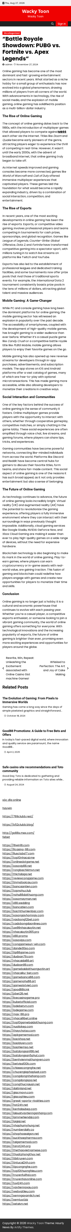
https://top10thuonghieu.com (22, 1171)
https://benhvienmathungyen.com (26, 1059)
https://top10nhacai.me (18, 858)
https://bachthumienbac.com (22, 911)
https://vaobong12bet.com (20, 919)
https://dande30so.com (18, 948)
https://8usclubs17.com (18, 853)
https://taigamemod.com (19, 1142)
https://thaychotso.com (19, 1031)
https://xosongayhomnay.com (23, 915)
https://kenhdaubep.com (19, 1109)
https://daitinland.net (17, 1088)
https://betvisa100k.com (19, 1064)
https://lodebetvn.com (18, 1006)
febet (6, 837)
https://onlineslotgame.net (20, 862)
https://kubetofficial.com (19, 1002)
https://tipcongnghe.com (19, 1167)
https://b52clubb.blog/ (18, 825)
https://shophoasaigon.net (20, 1134)
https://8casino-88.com (18, 849)
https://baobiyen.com (17, 1043)
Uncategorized (11, 33)
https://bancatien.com (18, 907)
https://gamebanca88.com (21, 977)
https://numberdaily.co (18, 1130)
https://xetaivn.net (15, 1204)
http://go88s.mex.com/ (18, 833)
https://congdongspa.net (19, 1080)
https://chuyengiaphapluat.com (24, 1072)
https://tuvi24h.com (16, 1183)
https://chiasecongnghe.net (21, 1068)
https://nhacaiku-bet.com (20, 973)
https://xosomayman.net (19, 899)
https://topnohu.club (16, 891)
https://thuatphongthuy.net (21, 1154)
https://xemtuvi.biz (15, 1200)
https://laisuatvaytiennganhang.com (27, 1113)
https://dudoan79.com (17, 956)
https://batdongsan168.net (20, 1051)
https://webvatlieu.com (18, 1191)
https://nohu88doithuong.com (23, 895)
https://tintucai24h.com (18, 1163)
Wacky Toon (35, 11)
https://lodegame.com (18, 1010)
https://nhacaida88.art (18, 961)
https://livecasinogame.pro (21, 998)
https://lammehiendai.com (20, 1117)
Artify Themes (23, 1227)
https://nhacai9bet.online (19, 1018)
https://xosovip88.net (17, 866)
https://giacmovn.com (17, 1092)
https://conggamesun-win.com (23, 944)
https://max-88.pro (15, 1014)
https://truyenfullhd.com (19, 1175)
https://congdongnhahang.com (24, 1076)
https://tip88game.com (18, 952)
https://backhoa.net (16, 1039)
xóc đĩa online (11, 800)
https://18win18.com (15, 845)
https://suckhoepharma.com (22, 1138)
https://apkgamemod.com (20, 1035)
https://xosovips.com (16, 940)
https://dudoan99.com (17, 965)
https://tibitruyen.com (17, 1158)
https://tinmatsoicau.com (20, 882)
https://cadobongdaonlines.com (24, 924)
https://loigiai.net (14, 1121)
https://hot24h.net (15, 1105)
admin (8, 64)
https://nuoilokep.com (17, 1027)
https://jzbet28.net (15, 994)
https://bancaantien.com (19, 886)
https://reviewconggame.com (23, 878)
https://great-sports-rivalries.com (26, 1101)
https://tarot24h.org (16, 1146)
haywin (7, 808)
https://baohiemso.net (17, 1047)
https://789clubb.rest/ (17, 816)
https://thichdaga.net (17, 874)
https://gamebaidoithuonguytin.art (26, 969)
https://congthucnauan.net (21, 1084)
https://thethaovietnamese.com (24, 1150)
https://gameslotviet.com (20, 985)
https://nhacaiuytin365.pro (20, 932)
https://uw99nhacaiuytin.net (21, 928)
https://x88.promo (15, 936)
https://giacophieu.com (18, 1097)
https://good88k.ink (15, 989)
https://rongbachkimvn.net (21, 870)
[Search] (52, 23)
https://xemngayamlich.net (21, 1195)
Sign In (62, 24)
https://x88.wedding (16, 903)
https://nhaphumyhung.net (21, 1125)
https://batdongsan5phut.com (23, 1055)
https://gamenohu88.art (19, 981)
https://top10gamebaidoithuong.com (27, 1022)
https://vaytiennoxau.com (20, 1187)
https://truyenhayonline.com (22, 1179)
